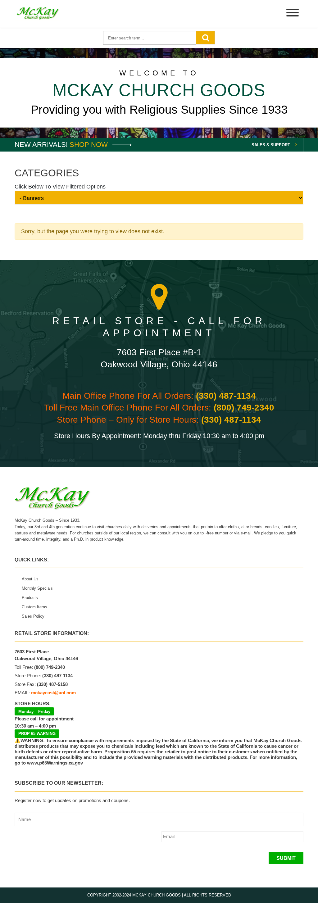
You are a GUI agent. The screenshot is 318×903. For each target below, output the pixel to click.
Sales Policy (33, 616)
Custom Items (34, 607)
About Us (30, 579)
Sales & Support (271, 145)
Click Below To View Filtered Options (60, 187)
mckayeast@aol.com (53, 692)
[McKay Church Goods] (38, 14)
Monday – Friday (34, 711)
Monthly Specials (37, 588)
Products (30, 597)
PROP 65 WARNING (37, 733)
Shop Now (90, 144)
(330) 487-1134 (226, 396)
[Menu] (292, 13)
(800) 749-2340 (244, 407)
